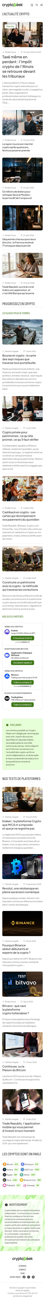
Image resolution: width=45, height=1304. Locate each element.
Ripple (12, 1174)
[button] (36, 4)
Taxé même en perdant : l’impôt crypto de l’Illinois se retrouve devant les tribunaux (18, 66)
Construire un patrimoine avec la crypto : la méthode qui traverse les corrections (20, 585)
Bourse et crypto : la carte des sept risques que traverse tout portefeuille (19, 359)
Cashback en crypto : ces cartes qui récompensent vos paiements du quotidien (20, 515)
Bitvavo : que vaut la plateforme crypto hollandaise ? (15, 1009)
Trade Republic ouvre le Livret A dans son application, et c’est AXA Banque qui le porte (18, 290)
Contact (22, 1269)
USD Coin (31, 1169)
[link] (22, 634)
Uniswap (33, 1185)
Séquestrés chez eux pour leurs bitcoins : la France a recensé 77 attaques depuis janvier (19, 242)
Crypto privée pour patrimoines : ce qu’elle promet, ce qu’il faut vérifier (20, 435)
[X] (28, 1277)
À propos (22, 1266)
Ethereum (31, 1164)
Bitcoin (12, 1164)
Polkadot (13, 1185)
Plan (22, 1273)
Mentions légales (23, 1290)
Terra (12, 1180)
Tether (29, 1174)
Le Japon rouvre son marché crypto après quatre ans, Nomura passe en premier (17, 147)
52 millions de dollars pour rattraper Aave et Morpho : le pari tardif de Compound (17, 194)
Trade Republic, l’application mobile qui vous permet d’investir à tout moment (21, 1127)
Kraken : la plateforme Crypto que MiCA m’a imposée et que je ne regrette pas (21, 824)
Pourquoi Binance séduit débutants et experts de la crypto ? (16, 948)
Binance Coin (32, 1180)
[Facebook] (24, 1277)
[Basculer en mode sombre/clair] (31, 4)
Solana (12, 1169)
